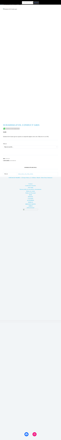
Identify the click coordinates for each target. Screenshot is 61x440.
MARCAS (30, 202)
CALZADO (30, 198)
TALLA (5, 143)
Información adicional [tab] (30, 167)
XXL (28, 174)
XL (25, 174)
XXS (19, 174)
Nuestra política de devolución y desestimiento (30, 189)
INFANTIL (30, 196)
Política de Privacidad (31, 193)
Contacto (30, 183)
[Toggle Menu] (58, 2)
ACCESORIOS (30, 200)
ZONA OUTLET (30, 207)
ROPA (30, 194)
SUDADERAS (13, 160)
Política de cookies (30, 191)
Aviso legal (30, 187)
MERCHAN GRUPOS (30, 204)
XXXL (31, 174)
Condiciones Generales (30, 185)
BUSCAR (36, 2)
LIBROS (31, 206)
